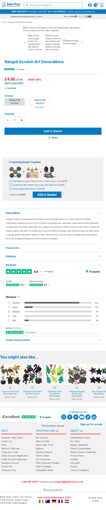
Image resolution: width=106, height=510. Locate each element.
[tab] (53, 248)
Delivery (11, 256)
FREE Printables (43, 466)
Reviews (11, 264)
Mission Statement (79, 445)
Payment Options (44, 452)
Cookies (74, 459)
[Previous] (24, 42)
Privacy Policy (77, 455)
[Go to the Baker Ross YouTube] (81, 417)
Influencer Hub (8, 470)
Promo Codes (42, 455)
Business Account (10, 463)
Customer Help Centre (12, 437)
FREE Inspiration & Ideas (47, 463)
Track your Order (9, 452)
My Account (42, 437)
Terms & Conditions (79, 470)
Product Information (58, 248)
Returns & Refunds (10, 448)
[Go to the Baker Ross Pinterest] (75, 417)
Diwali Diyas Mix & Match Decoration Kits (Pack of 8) (35, 185)
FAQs (3, 445)
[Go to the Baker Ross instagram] (63, 417)
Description (13, 213)
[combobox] (53, 5)
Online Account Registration (14, 455)
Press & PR (6, 466)
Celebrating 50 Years (80, 437)
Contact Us (6, 441)
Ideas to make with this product (64, 340)
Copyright (75, 463)
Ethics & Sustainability (80, 448)
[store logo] (11, 5)
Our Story (75, 441)
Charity (73, 466)
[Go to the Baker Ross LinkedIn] (94, 417)
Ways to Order (43, 441)
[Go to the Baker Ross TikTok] (87, 417)
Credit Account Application (14, 459)
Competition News (44, 470)
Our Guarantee (43, 459)
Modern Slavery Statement (83, 452)
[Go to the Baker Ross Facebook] (69, 417)
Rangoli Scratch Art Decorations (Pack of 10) (36, 181)
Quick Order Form (44, 445)
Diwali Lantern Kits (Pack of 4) (25, 189)
